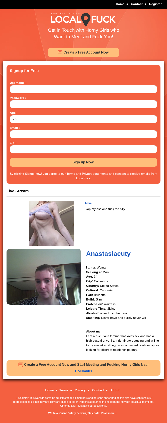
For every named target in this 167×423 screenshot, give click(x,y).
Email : (15, 127)
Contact (137, 4)
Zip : (13, 142)
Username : (18, 82)
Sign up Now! (83, 162)
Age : (14, 112)
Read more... (109, 413)
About (115, 390)
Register (155, 4)
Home (120, 4)
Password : (18, 97)
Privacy (80, 390)
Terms (63, 390)
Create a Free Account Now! (86, 52)
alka (88, 203)
